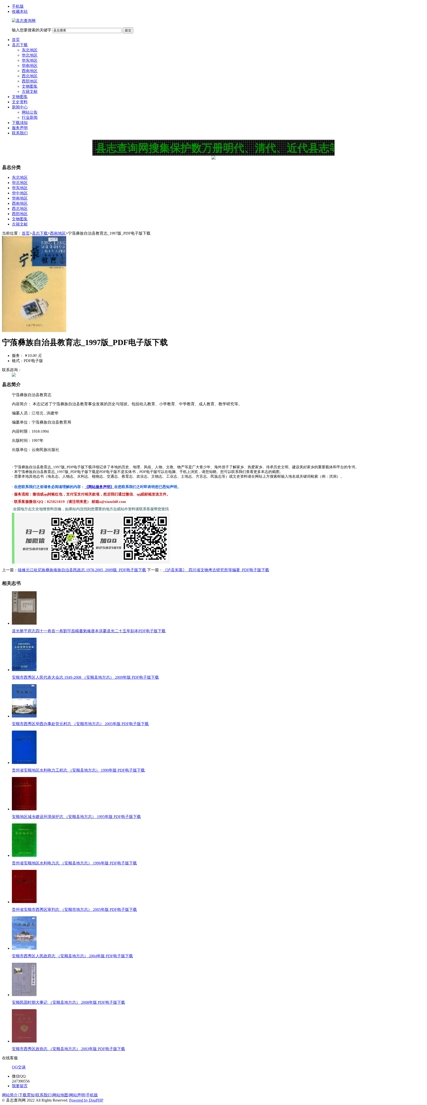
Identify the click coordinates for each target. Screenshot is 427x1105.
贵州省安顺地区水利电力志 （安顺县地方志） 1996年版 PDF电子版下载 (74, 863)
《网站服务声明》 (99, 487)
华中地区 (20, 193)
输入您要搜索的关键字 (31, 30)
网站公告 (30, 112)
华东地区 (30, 60)
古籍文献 (30, 91)
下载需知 (27, 1095)
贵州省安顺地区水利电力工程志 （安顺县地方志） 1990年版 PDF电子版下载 (78, 770)
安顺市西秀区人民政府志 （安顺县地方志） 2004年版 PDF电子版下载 (72, 956)
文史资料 (20, 102)
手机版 (18, 6)
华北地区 (30, 55)
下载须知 (20, 123)
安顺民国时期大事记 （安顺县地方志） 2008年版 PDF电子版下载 (68, 1002)
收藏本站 (20, 11)
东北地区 (30, 50)
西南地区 (30, 71)
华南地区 (30, 65)
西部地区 (30, 81)
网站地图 (60, 1095)
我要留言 (20, 1086)
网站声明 (77, 1095)
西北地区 (30, 76)
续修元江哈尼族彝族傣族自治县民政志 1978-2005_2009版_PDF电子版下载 (82, 570)
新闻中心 (20, 107)
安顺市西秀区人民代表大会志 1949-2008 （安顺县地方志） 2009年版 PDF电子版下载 (85, 677)
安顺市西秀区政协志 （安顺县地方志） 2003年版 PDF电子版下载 (68, 1049)
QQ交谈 (19, 1067)
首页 (16, 40)
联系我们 (20, 133)
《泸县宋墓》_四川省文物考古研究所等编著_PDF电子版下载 (216, 570)
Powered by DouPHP (86, 1100)
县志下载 (20, 45)
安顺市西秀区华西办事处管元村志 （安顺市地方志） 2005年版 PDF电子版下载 (80, 724)
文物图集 (30, 86)
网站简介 (10, 1095)
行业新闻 (30, 117)
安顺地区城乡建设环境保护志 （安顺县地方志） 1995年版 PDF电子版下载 (76, 817)
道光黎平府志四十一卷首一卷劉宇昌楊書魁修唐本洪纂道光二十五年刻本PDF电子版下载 (89, 631)
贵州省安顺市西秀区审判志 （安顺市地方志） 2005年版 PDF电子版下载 (74, 909)
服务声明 (20, 128)
